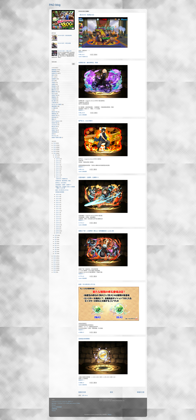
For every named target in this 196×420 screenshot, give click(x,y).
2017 (54, 262)
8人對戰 (54, 108)
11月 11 (58, 212)
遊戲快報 (84, 384)
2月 (56, 251)
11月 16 (58, 202)
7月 (56, 241)
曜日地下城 (54, 126)
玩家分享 (54, 128)
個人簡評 (54, 100)
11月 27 (58, 164)
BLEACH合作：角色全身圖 (64, 43)
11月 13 (58, 208)
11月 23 (58, 172)
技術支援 (54, 117)
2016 (54, 264)
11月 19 (58, 196)
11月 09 (58, 216)
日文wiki (54, 405)
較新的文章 (82, 392)
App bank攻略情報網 (57, 407)
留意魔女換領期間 (84, 339)
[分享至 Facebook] (95, 54)
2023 (54, 149)
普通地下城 (54, 130)
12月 (56, 155)
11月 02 (58, 230)
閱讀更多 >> (81, 52)
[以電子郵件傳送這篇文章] (90, 54)
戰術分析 (54, 89)
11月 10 (58, 214)
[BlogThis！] (92, 54)
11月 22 (58, 175)
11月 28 (58, 162)
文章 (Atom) (85, 395)
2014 (54, 268)
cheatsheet (54, 124)
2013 (54, 270)
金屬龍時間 (54, 408)
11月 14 (58, 206)
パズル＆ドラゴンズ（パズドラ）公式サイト (62, 401)
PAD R (53, 93)
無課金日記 (85, 56)
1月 (56, 253)
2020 (54, 256)
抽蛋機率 (54, 78)
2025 (54, 145)
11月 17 (58, 200)
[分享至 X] (93, 54)
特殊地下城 (54, 95)
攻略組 (53, 84)
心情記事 (54, 102)
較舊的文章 (140, 392)
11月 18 (58, 198)
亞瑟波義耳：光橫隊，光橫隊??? (89, 177)
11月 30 (58, 158)
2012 (54, 272)
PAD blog (54, 4)
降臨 (53, 119)
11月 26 (58, 166)
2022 (54, 151)
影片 (53, 77)
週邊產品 (54, 97)
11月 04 (58, 226)
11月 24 (58, 171)
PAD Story (54, 135)
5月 (56, 245)
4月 (56, 247)
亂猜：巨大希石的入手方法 (87, 284)
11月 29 (58, 160)
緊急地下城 (54, 111)
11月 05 (58, 224)
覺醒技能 (54, 113)
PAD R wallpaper (56, 121)
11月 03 (58, 228)
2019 (54, 258)
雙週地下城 (54, 91)
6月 (56, 243)
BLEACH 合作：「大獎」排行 (65, 51)
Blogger (109, 414)
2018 (54, 260)
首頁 (111, 392)
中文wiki (54, 410)
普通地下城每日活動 (56, 137)
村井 (53, 80)
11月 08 (58, 218)
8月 (56, 239)
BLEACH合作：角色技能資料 (65, 35)
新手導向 (54, 88)
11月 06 (58, 222)
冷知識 (53, 82)
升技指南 (54, 99)
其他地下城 (54, 122)
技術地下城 (54, 115)
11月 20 (58, 194)
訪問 (53, 133)
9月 (56, 237)
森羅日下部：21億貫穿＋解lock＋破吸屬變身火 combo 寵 (96, 231)
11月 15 (58, 204)
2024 (54, 147)
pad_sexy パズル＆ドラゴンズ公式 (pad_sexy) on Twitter (66, 403)
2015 (54, 266)
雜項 (53, 75)
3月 (56, 249)
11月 (56, 157)
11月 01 (58, 232)
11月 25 (58, 169)
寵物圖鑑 (84, 114)
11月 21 (58, 177)
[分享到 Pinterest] (96, 54)
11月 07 (58, 220)
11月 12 (58, 210)
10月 (56, 235)
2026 (54, 143)
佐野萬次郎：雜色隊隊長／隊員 (88, 62)
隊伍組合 (54, 86)
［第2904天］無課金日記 (86, 15)
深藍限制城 (54, 132)
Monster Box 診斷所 (56, 104)
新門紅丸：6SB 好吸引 (86, 121)
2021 (54, 153)
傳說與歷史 (54, 106)
